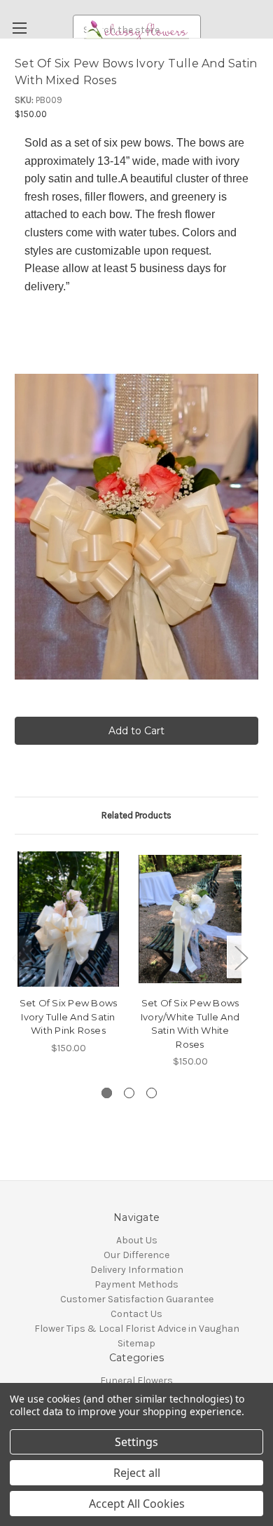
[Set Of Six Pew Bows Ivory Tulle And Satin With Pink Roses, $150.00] (68, 919)
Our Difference (136, 1255)
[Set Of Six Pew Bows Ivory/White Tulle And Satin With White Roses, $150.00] (190, 919)
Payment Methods (136, 1284)
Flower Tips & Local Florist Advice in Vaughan (136, 1329)
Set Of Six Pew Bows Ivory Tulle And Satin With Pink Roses (69, 1016)
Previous (18, 957)
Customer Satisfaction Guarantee (137, 1299)
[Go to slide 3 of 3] (151, 1093)
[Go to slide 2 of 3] (129, 1093)
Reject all (136, 1472)
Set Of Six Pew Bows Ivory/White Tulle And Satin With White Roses (190, 1023)
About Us (137, 1240)
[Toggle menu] (19, 27)
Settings (136, 1442)
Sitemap (136, 1343)
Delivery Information (136, 1270)
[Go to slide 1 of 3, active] (107, 1093)
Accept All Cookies (137, 1503)
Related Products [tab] (137, 815)
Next (241, 957)
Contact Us (136, 1314)
